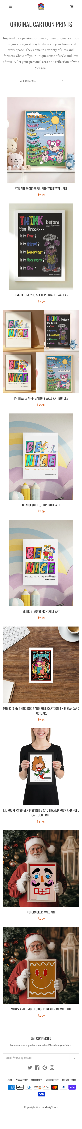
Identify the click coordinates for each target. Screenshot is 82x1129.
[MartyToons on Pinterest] (44, 1068)
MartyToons (51, 1107)
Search (9, 1079)
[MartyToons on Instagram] (52, 1068)
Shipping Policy (52, 1079)
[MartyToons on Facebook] (37, 1068)
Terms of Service (69, 1079)
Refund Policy (36, 1079)
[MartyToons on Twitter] (30, 1068)
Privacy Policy (22, 1079)
